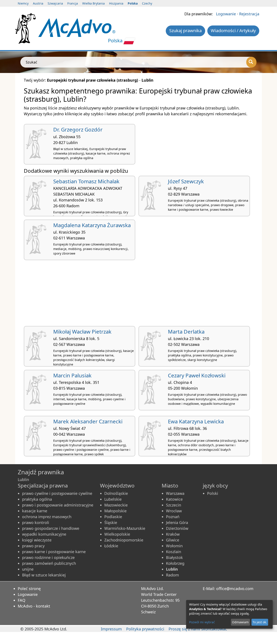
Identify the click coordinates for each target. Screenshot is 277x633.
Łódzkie (111, 545)
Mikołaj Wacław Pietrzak (82, 331)
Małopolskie (115, 510)
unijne (28, 569)
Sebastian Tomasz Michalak (86, 181)
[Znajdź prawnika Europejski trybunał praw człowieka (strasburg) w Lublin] (76, 27)
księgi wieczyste (37, 540)
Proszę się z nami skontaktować (198, 628)
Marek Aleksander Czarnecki (87, 421)
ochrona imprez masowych (46, 516)
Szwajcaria (55, 3)
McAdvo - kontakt (34, 606)
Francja (72, 3)
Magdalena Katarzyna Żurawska (92, 225)
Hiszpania (116, 3)
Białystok (174, 557)
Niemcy (23, 3)
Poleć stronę (29, 588)
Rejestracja (249, 13)
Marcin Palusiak (72, 375)
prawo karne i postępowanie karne (54, 551)
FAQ (21, 600)
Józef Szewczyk (186, 181)
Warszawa (175, 493)
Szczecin (173, 505)
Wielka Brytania (93, 3)
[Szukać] (251, 62)
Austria (38, 3)
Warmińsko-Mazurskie (124, 528)
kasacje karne (34, 510)
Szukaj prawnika (185, 30)
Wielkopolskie (117, 534)
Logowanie (226, 13)
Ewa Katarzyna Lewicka (196, 421)
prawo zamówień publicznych (49, 563)
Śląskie (110, 522)
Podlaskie (113, 516)
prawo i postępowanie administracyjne (57, 505)
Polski (212, 493)
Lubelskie (113, 499)
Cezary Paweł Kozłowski (196, 375)
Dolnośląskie (116, 493)
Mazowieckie (116, 505)
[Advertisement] (138, 294)
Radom (172, 575)
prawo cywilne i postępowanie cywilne (57, 493)
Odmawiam (240, 622)
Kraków (173, 534)
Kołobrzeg (175, 563)
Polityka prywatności (145, 628)
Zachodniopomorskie (123, 540)
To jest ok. (260, 622)
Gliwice (172, 540)
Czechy (147, 3)
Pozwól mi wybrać (202, 622)
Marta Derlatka (186, 331)
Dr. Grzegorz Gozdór (78, 129)
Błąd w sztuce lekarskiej (44, 575)
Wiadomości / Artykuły (233, 30)
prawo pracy (33, 545)
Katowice (174, 499)
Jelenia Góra (177, 522)
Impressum (111, 628)
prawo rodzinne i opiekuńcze (48, 557)
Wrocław (174, 510)
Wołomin (174, 545)
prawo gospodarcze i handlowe (50, 528)
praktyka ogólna (37, 499)
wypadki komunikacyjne (44, 534)
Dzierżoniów (177, 528)
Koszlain (173, 551)
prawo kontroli (35, 522)
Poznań (172, 516)
